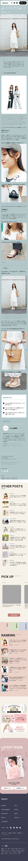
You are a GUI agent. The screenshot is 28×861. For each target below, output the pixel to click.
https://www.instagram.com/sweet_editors (15, 445)
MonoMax (6, 851)
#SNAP (3, 478)
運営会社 (14, 832)
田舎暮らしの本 (20, 851)
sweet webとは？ (4, 832)
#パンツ (8, 478)
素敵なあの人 (3, 850)
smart (10, 851)
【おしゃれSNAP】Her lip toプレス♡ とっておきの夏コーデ (15, 404)
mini (23, 848)
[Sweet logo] (5, 3)
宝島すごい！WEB (4, 853)
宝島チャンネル (3, 848)
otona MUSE (22, 850)
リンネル (8, 850)
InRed (9, 848)
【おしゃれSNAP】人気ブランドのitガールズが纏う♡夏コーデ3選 (15, 413)
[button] (2, 768)
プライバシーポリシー (6, 834)
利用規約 (10, 832)
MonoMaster (15, 851)
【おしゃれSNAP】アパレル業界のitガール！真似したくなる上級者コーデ (15, 408)
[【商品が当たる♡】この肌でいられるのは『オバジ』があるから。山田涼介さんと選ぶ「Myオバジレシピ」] (12, 596)
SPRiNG (17, 850)
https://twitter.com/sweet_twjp (15, 443)
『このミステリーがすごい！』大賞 (14, 853)
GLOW (2, 851)
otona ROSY (13, 850)
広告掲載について (20, 832)
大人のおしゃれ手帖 (14, 848)
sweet (20, 848)
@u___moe (3, 211)
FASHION (3, 12)
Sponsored (19, 609)
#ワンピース (14, 478)
